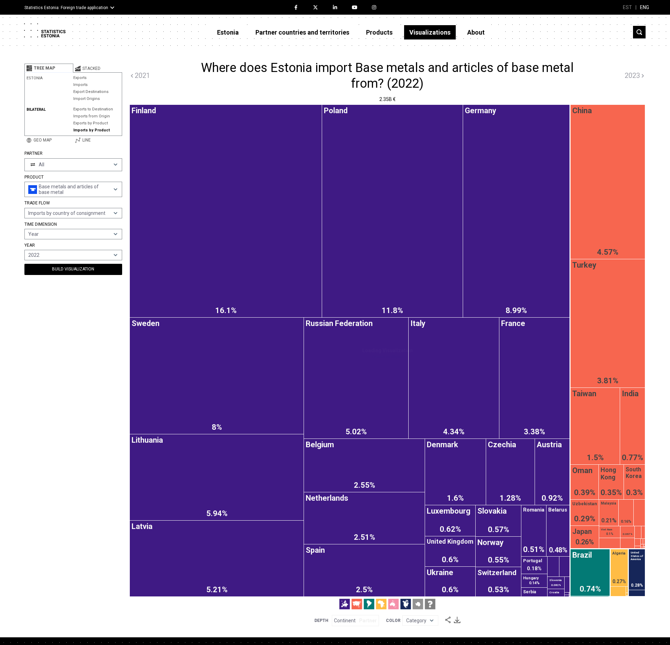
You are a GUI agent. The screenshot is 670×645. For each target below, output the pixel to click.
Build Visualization (73, 269)
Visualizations (430, 32)
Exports (80, 77)
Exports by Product (90, 123)
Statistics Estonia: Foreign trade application (66, 7)
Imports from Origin (91, 116)
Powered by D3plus (387, 357)
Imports (80, 84)
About (476, 32)
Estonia (228, 32)
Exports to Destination (93, 109)
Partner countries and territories (302, 32)
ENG (644, 7)
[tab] (48, 68)
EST (627, 7)
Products (379, 32)
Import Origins (86, 98)
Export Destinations (91, 91)
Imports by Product (91, 130)
